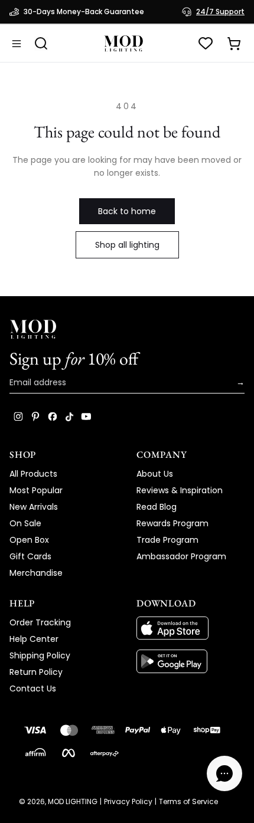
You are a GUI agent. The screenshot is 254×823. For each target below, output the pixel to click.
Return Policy (36, 672)
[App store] (190, 628)
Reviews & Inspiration (179, 490)
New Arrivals (33, 507)
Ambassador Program (181, 556)
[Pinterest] (35, 416)
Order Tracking (40, 622)
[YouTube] (86, 416)
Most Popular (36, 490)
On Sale (25, 523)
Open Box (29, 540)
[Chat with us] (224, 773)
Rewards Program (172, 523)
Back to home (127, 211)
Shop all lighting (127, 245)
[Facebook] (52, 416)
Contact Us (32, 688)
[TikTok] (69, 416)
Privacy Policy (128, 801)
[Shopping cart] (234, 43)
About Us (154, 474)
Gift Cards (30, 556)
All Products (33, 474)
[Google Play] (190, 661)
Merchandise (36, 573)
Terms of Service (188, 801)
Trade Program (167, 540)
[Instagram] (18, 416)
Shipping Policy (39, 655)
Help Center (33, 639)
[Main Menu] (16, 44)
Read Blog (156, 507)
